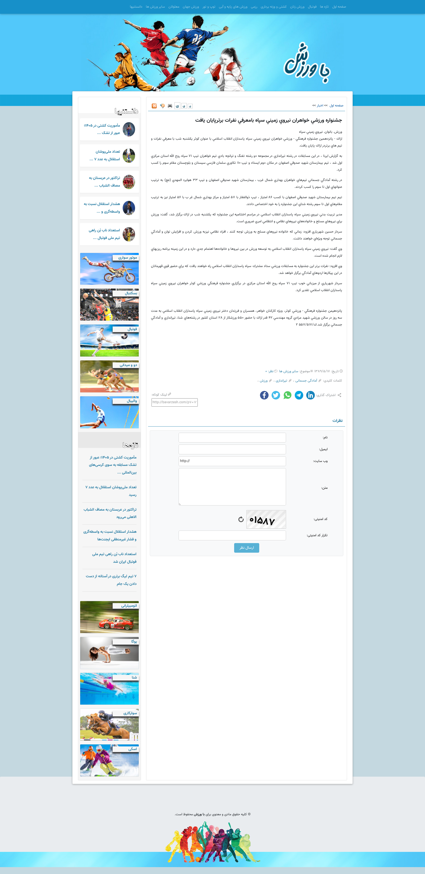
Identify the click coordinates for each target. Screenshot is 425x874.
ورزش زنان (297, 7)
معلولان (173, 7)
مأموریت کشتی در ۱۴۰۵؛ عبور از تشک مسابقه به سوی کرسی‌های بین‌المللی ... (113, 465)
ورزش (264, 381)
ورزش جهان (191, 7)
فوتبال (312, 7)
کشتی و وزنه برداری (274, 7)
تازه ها (324, 7)
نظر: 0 (269, 371)
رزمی (254, 7)
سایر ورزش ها (155, 7)
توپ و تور (208, 7)
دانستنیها (136, 7)
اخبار (320, 105)
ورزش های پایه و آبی (233, 7)
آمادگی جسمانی (306, 381)
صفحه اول (339, 7)
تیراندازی (281, 381)
